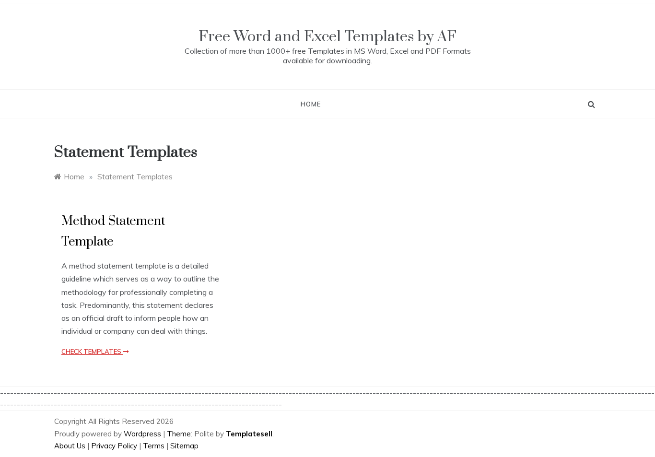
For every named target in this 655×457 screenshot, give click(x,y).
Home (310, 104)
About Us (69, 445)
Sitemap (184, 445)
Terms (153, 445)
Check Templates (92, 351)
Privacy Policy (114, 445)
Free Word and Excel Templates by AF (327, 36)
